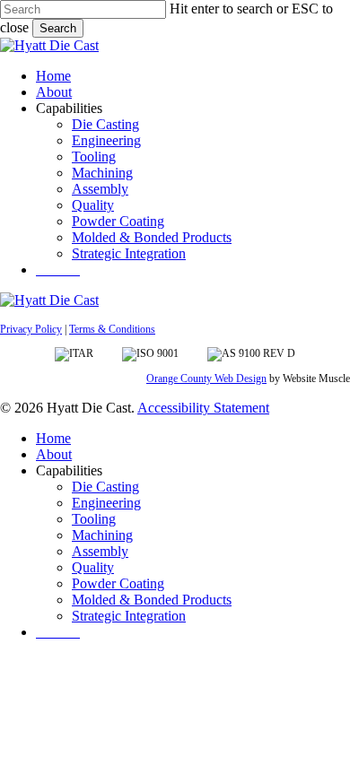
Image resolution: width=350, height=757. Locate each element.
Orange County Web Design (206, 378)
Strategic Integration (129, 615)
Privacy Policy (31, 329)
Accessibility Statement (203, 407)
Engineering (106, 502)
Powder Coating (118, 583)
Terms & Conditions (112, 329)
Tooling (94, 518)
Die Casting (105, 486)
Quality (93, 567)
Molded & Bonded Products (152, 599)
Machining (102, 535)
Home (53, 438)
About (54, 454)
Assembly (100, 551)
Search (57, 28)
